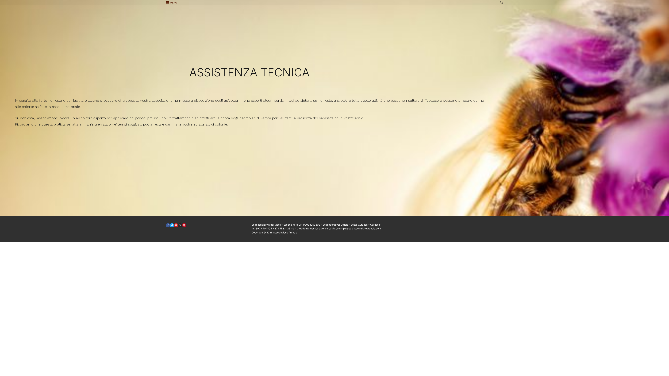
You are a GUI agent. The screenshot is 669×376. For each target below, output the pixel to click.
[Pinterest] (184, 225)
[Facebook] (168, 225)
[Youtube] (176, 225)
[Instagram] (180, 225)
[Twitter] (172, 225)
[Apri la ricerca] (501, 2)
